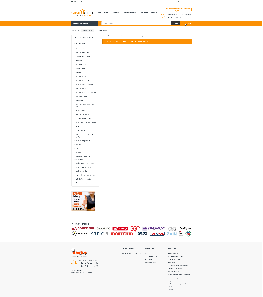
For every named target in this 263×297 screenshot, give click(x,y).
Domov (73, 30)
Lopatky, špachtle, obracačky (85, 84)
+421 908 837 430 (88, 262)
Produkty (116, 13)
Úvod (99, 13)
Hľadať (175, 23)
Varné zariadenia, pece (175, 256)
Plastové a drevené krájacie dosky (84, 105)
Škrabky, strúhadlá (82, 114)
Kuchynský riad (81, 68)
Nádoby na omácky (82, 88)
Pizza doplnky (80, 130)
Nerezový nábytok (174, 278)
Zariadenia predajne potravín (178, 266)
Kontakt (154, 13)
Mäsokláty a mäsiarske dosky (86, 122)
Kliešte (78, 153)
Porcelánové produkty (83, 141)
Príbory (78, 145)
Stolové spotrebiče (174, 259)
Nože (77, 126)
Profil (146, 253)
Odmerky (79, 72)
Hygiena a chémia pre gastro (177, 284)
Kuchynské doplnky (82, 76)
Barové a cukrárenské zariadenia (179, 275)
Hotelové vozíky (81, 64)
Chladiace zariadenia (175, 269)
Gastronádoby (80, 60)
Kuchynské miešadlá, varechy (86, 92)
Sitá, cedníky (80, 110)
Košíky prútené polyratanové (85, 163)
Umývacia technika (174, 281)
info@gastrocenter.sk (174, 17)
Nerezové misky (81, 96)
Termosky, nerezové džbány (85, 175)
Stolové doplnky (81, 171)
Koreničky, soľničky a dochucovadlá (82, 158)
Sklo (77, 149)
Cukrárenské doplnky (83, 56)
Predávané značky (151, 263)
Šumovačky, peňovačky (83, 118)
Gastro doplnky (87, 30)
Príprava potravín (174, 272)
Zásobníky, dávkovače (83, 179)
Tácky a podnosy (81, 183)
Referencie (148, 259)
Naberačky (79, 100)
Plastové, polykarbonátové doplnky (83, 135)
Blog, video (144, 13)
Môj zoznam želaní (79, 2)
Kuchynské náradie (82, 80)
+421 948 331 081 (88, 265)
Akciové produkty (130, 13)
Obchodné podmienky (185, 2)
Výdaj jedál (171, 263)
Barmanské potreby (82, 52)
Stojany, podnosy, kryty (84, 167)
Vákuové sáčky (80, 48)
